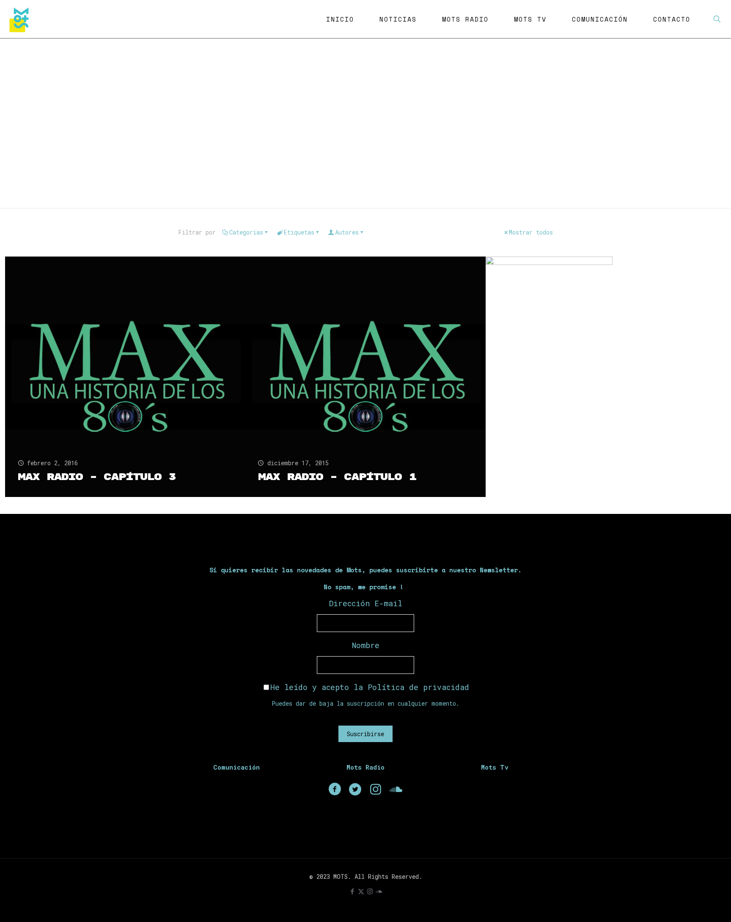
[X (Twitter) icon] (361, 891)
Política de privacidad (418, 687)
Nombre (365, 645)
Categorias (246, 232)
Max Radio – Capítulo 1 (337, 477)
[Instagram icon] (370, 891)
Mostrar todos (531, 232)
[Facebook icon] (352, 891)
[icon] (379, 891)
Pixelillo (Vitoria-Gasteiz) (596, 364)
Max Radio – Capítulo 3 (97, 477)
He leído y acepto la (369, 687)
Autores (347, 232)
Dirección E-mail (365, 603)
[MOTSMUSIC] (21, 19)
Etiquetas (299, 232)
